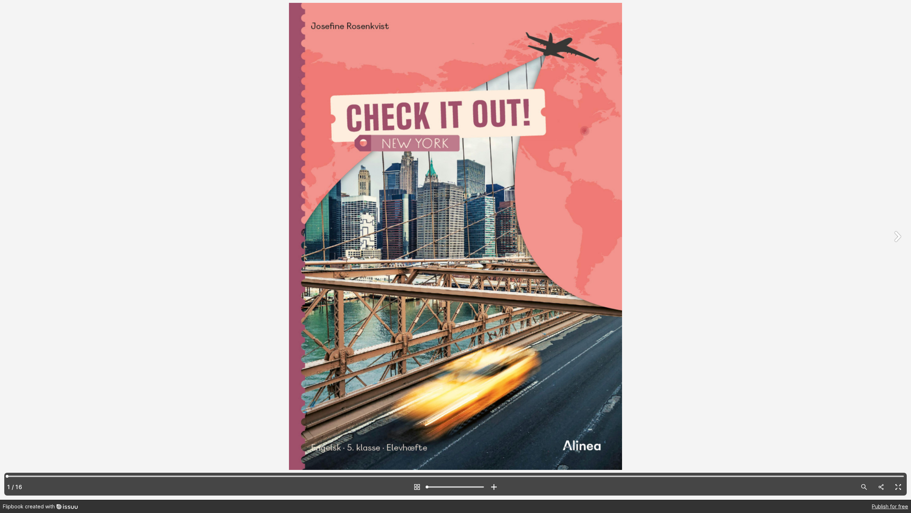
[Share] (881, 487)
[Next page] (897, 250)
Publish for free (890, 506)
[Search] (864, 487)
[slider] (455, 487)
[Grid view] (417, 487)
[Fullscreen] (898, 487)
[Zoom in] (494, 487)
